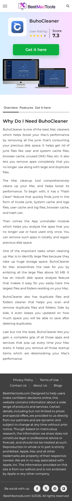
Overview (11, 107)
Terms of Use (49, 380)
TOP (57, 488)
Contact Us (18, 385)
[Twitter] (46, 488)
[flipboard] (63, 488)
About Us (40, 385)
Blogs (58, 385)
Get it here (36, 49)
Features (26, 107)
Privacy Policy (23, 380)
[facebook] (37, 488)
